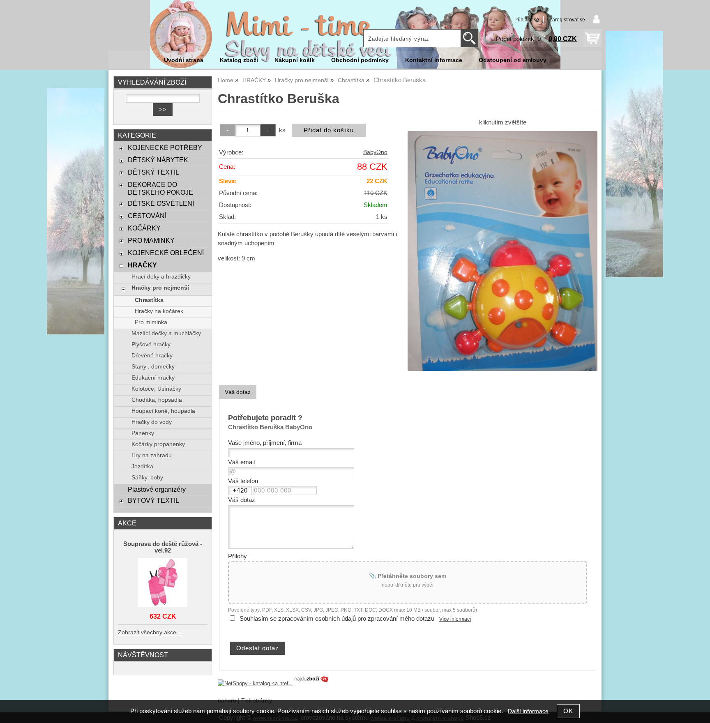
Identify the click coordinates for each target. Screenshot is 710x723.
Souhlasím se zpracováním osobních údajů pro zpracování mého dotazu (337, 618)
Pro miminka (151, 322)
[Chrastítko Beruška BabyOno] (502, 251)
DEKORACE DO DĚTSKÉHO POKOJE (160, 188)
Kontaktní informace (433, 60)
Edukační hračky (153, 378)
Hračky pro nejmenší (160, 288)
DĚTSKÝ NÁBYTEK (158, 159)
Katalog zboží (239, 60)
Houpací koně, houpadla (163, 411)
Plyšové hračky (151, 344)
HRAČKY (142, 265)
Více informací (455, 619)
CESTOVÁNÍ (147, 215)
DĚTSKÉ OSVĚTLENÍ (161, 203)
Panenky (142, 433)
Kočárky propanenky (158, 444)
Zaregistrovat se (567, 20)
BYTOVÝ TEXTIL (153, 500)
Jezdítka (142, 466)
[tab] (237, 392)
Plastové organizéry (157, 489)
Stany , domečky (153, 367)
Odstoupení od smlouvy (512, 60)
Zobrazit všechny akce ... (150, 632)
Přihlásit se (526, 20)
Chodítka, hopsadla (156, 400)
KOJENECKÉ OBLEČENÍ (166, 252)
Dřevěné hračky (152, 355)
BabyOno (375, 152)
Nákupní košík (294, 60)
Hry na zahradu (151, 455)
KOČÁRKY (144, 228)
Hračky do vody (151, 422)
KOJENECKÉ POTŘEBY (165, 147)
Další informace (528, 711)
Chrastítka (149, 300)
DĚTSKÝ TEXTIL (153, 172)
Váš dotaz (238, 392)
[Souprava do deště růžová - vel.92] (162, 583)
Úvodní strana (183, 60)
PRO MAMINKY (151, 240)
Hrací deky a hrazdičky (161, 277)
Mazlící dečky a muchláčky (166, 333)
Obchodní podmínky (360, 60)
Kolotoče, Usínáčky (156, 389)
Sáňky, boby (147, 477)
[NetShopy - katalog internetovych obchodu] (274, 683)
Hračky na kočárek (159, 311)
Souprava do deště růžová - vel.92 (162, 547)
